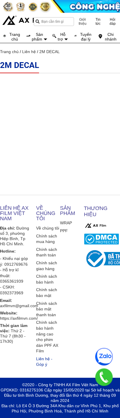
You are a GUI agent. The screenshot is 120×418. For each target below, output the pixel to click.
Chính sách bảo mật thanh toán (46, 309)
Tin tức (98, 22)
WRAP (66, 223)
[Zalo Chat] (104, 356)
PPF (64, 230)
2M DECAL (49, 51)
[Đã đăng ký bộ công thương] (101, 259)
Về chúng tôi (47, 228)
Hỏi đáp (113, 22)
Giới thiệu (83, 22)
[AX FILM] (95, 225)
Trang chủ (9, 51)
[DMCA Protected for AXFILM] (101, 239)
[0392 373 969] (104, 377)
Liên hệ (29, 51)
